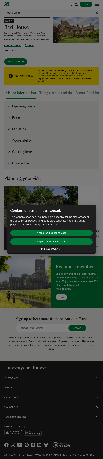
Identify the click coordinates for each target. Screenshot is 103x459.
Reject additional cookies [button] (51, 241)
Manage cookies (50, 248)
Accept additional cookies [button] (51, 233)
